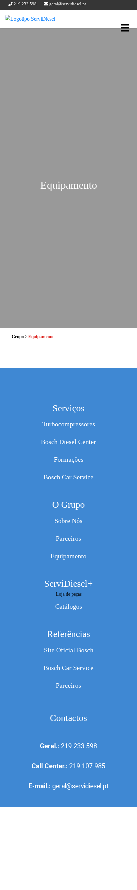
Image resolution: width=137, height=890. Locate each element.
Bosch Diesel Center (68, 441)
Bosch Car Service (68, 477)
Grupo (18, 336)
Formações (68, 459)
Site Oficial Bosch (68, 650)
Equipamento (68, 556)
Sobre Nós (68, 520)
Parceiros (68, 538)
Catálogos (68, 606)
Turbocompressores (68, 424)
